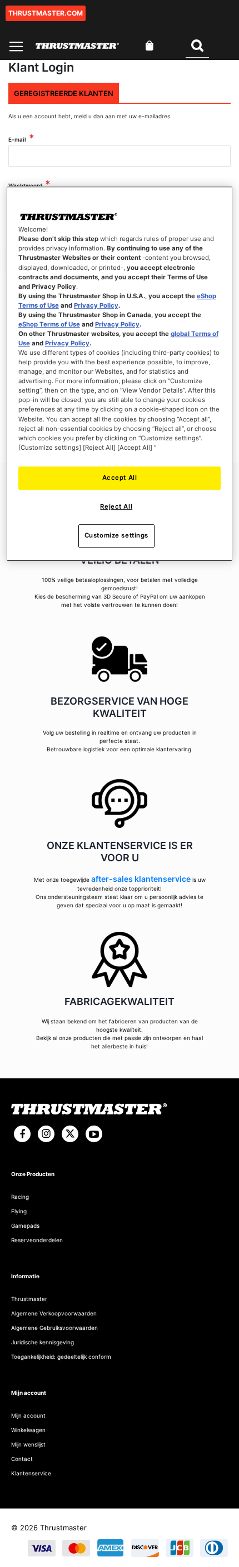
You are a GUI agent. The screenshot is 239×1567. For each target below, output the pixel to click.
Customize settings (116, 535)
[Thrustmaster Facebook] (22, 1134)
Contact (22, 1458)
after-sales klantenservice (141, 878)
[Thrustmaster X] (70, 1134)
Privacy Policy (96, 305)
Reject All (116, 506)
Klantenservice (31, 1473)
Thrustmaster (29, 1298)
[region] (119, 374)
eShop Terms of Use (49, 324)
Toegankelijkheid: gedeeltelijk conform (61, 1356)
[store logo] (77, 46)
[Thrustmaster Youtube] (94, 1134)
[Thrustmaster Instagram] (46, 1134)
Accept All (119, 477)
